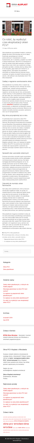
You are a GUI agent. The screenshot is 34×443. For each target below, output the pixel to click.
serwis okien (11, 237)
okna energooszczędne (21, 421)
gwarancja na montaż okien (17, 417)
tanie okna (21, 427)
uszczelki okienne (20, 237)
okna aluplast (24, 419)
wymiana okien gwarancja (23, 430)
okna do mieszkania (10, 421)
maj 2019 (6, 320)
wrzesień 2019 (7, 317)
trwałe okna (27, 427)
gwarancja (10, 417)
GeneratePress (17, 440)
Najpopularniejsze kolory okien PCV (14, 239)
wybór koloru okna (14, 430)
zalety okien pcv (6, 432)
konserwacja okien (9, 235)
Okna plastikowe (14, 233)
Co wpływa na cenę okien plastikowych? (15, 241)
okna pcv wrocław (20, 235)
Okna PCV (7, 233)
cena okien (5, 417)
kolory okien (11, 419)
